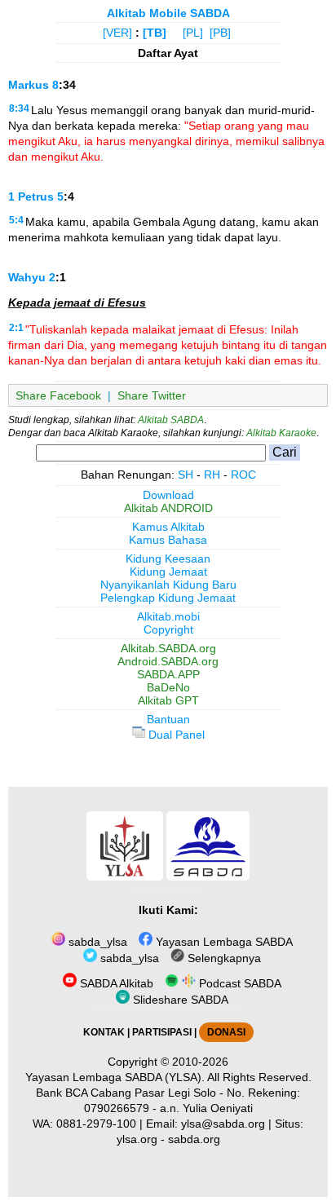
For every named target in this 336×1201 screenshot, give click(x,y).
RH (212, 474)
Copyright (168, 629)
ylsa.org (137, 1139)
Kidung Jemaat (168, 571)
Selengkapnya (222, 958)
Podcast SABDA (238, 983)
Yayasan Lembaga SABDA (223, 941)
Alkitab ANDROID (168, 507)
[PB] (220, 32)
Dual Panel (175, 734)
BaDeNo (168, 687)
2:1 (16, 328)
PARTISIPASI (162, 1032)
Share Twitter (151, 395)
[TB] (154, 32)
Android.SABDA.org (168, 661)
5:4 (16, 220)
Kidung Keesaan (168, 558)
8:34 (19, 108)
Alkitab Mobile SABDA (168, 13)
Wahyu (27, 277)
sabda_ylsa (96, 941)
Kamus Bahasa (168, 539)
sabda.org (194, 1139)
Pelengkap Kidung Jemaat (168, 597)
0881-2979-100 (96, 1123)
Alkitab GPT (168, 700)
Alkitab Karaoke (281, 433)
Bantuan (168, 719)
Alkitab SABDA (171, 420)
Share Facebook (58, 395)
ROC (243, 474)
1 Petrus (31, 196)
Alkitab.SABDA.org (168, 648)
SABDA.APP (168, 674)
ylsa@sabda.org (223, 1123)
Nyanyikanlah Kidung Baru (168, 584)
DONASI (226, 1032)
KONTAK (104, 1032)
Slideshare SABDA (179, 999)
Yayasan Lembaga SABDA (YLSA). (115, 1077)
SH (185, 474)
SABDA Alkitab (115, 983)
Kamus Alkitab (168, 526)
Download (168, 494)
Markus (28, 84)
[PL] (193, 32)
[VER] (117, 32)
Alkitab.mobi (168, 616)
